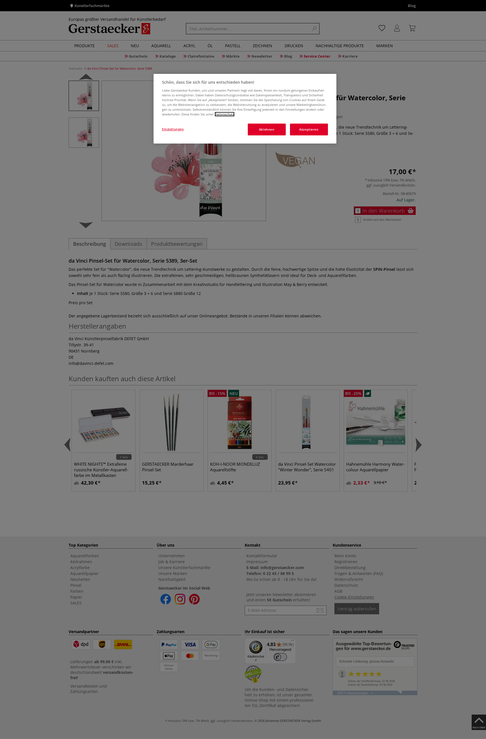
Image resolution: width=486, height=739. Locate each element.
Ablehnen (266, 129)
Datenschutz (224, 114)
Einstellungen (173, 129)
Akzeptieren (308, 129)
